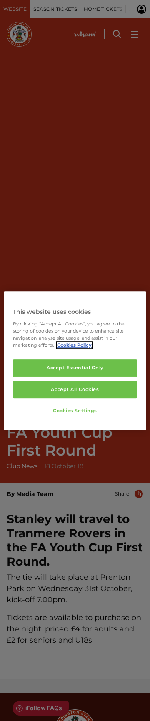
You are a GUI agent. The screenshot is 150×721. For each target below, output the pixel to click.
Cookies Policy (74, 345)
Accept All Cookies (75, 389)
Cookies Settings (75, 410)
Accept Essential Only (75, 368)
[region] (75, 360)
